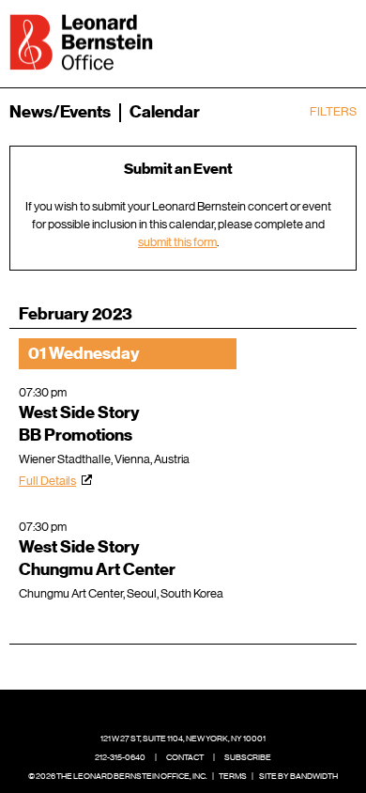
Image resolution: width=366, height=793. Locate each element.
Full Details (47, 481)
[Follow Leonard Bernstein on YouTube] (227, 710)
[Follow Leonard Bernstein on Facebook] (139, 710)
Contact (185, 757)
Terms (233, 776)
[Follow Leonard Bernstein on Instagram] (198, 710)
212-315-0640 (120, 757)
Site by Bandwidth (298, 776)
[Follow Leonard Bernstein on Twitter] (169, 710)
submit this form (177, 242)
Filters (333, 111)
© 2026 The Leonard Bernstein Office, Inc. (117, 776)
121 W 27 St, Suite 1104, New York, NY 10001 (183, 738)
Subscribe (247, 757)
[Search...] (283, 40)
